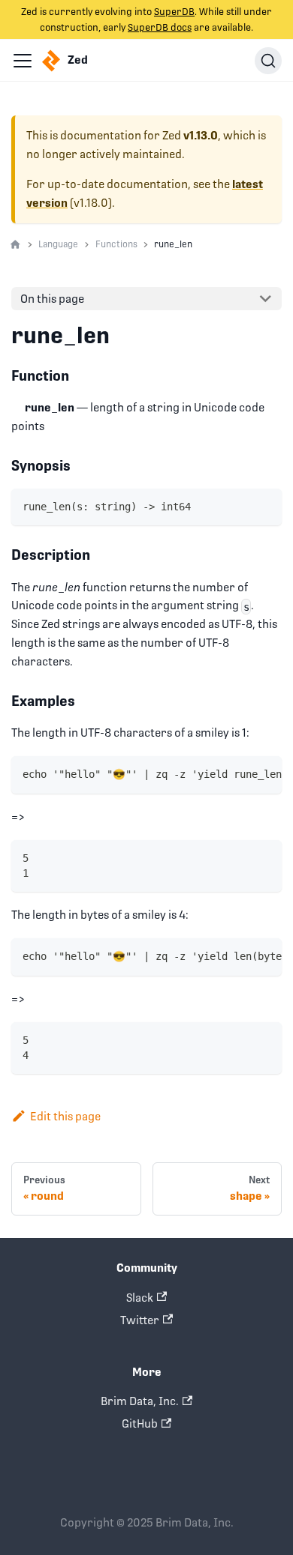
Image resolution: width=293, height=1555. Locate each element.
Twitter (139, 1320)
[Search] (268, 60)
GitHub (140, 1423)
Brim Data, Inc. (140, 1401)
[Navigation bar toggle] (22, 60)
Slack (139, 1297)
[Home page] (15, 245)
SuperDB (174, 11)
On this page (52, 298)
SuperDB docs (160, 27)
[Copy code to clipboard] (264, 505)
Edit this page (65, 1116)
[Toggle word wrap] (239, 774)
